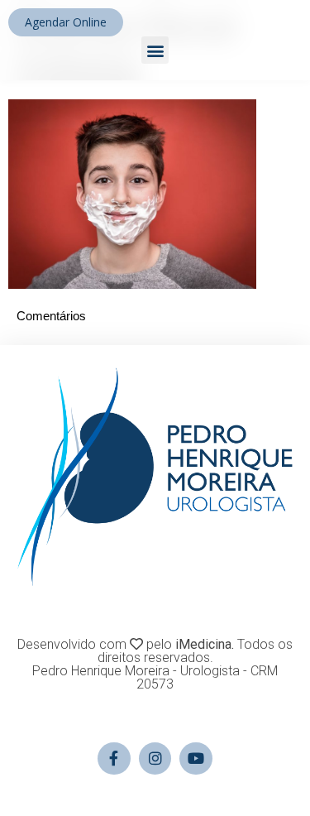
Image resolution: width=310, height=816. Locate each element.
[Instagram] (155, 758)
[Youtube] (195, 758)
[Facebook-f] (114, 758)
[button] (155, 50)
